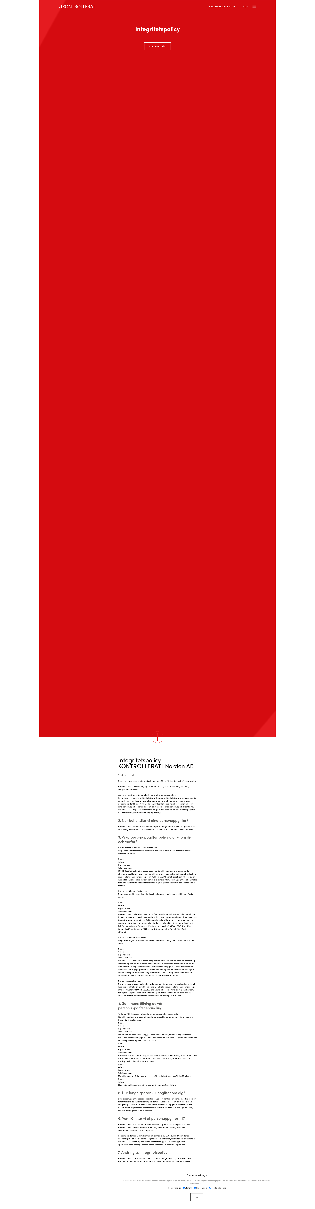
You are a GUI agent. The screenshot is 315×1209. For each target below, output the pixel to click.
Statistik (188, 1187)
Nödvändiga (175, 1187)
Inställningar (201, 1187)
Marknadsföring (218, 1187)
